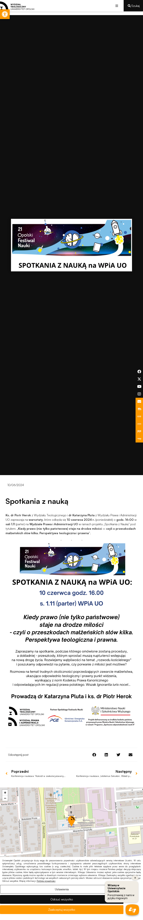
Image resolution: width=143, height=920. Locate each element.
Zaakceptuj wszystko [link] (61, 909)
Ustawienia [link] (62, 889)
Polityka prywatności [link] (46, 881)
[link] (5, 14)
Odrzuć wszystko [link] (61, 899)
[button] (116, 5)
